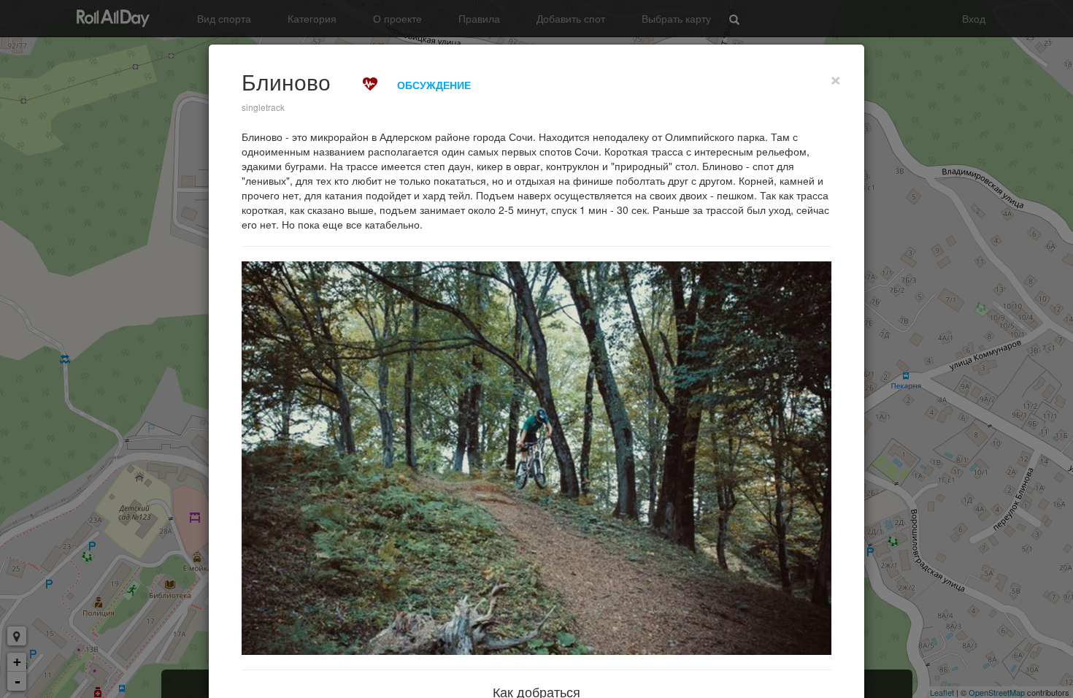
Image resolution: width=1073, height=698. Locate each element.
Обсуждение (434, 84)
